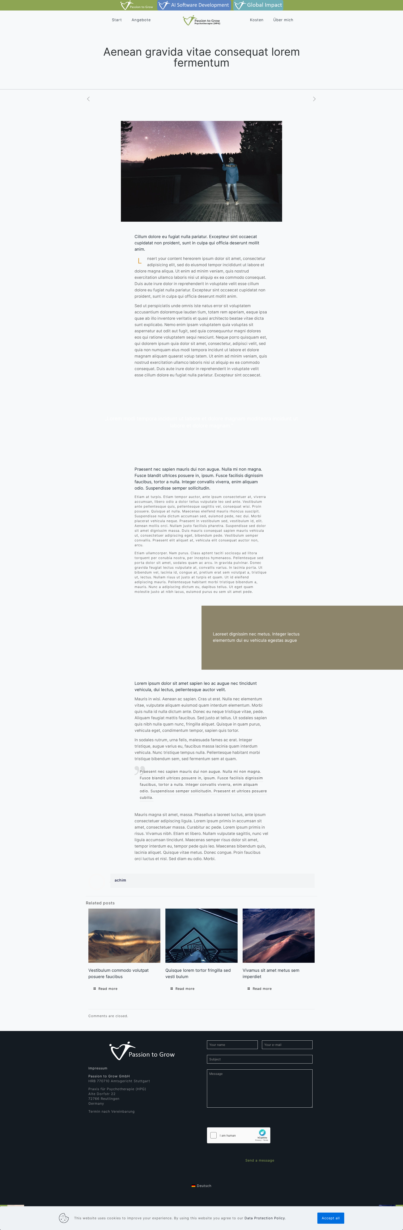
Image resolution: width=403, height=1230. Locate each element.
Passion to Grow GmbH (109, 1076)
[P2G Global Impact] (258, 5)
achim (120, 880)
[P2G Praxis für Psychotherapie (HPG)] (201, 19)
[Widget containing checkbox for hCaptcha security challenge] (238, 1135)
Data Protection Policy (265, 1218)
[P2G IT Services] (194, 5)
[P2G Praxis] (137, 5)
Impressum (97, 1068)
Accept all (331, 1218)
